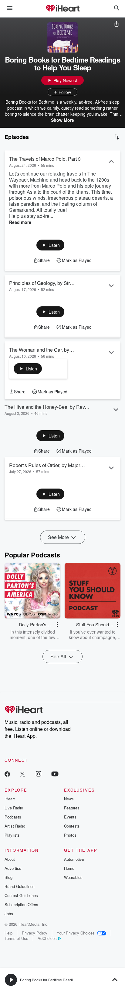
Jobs (9, 913)
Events (70, 817)
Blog (8, 877)
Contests (72, 826)
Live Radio (14, 808)
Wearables (73, 877)
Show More (62, 120)
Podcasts (13, 817)
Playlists (12, 835)
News (69, 799)
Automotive (74, 859)
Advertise (13, 868)
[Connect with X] (22, 773)
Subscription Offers (21, 904)
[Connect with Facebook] (7, 773)
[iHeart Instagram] (38, 773)
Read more (20, 222)
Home (69, 868)
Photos (70, 835)
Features (71, 808)
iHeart (10, 799)
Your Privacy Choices (76, 933)
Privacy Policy (34, 933)
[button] (50, 245)
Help (8, 933)
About (10, 859)
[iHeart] (62, 9)
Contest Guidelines (21, 895)
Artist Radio (15, 826)
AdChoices (47, 938)
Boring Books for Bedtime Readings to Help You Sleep (65, 979)
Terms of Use (16, 938)
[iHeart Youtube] (55, 773)
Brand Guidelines (20, 886)
